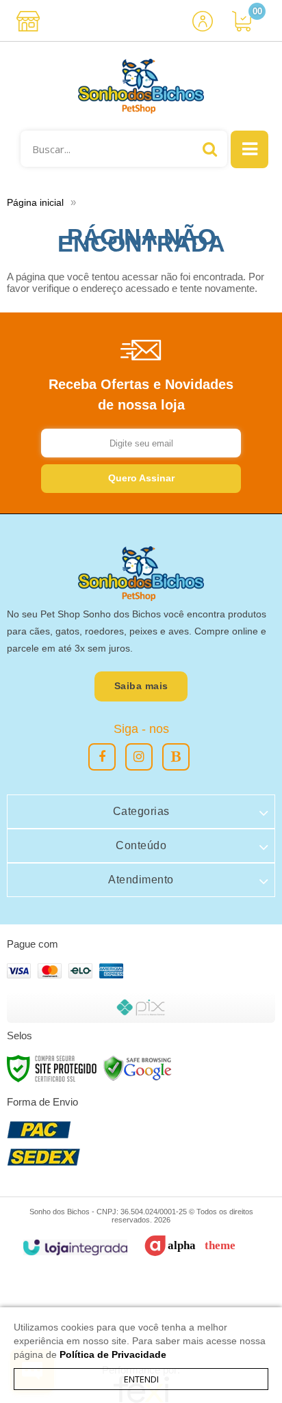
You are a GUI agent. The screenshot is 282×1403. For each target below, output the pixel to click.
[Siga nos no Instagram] (139, 757)
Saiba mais (141, 685)
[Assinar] (141, 478)
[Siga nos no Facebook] (102, 757)
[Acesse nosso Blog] (176, 757)
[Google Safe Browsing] (137, 1067)
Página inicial (35, 202)
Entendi (141, 1379)
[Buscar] (209, 149)
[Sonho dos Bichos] (141, 86)
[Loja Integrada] (75, 1247)
